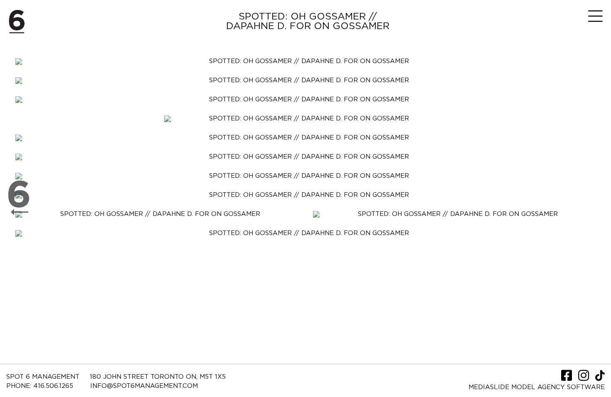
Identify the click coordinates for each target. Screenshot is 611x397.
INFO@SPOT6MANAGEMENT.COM (144, 386)
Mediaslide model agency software (536, 387)
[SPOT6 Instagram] (584, 378)
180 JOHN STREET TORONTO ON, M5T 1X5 (158, 377)
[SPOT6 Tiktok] (600, 378)
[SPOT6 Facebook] (567, 378)
